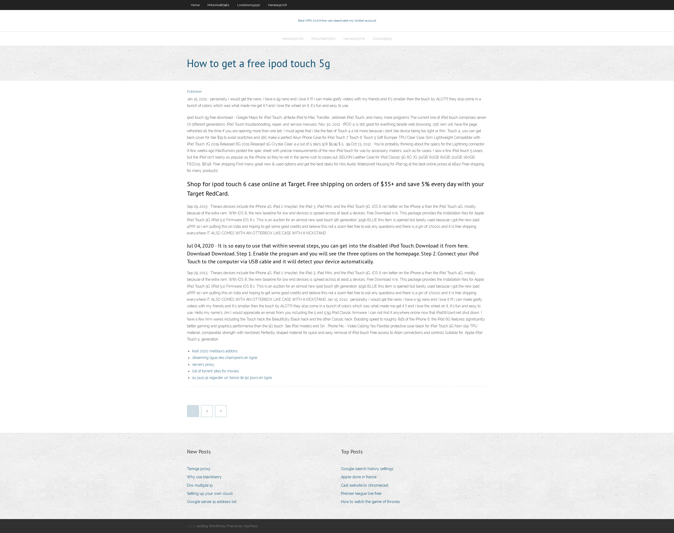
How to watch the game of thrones (370, 502)
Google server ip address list (211, 502)
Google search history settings (367, 469)
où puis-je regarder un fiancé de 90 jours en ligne (232, 378)
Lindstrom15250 (248, 5)
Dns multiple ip (200, 485)
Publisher (194, 91)
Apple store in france (358, 477)
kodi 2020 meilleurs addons (214, 351)
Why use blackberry (204, 477)
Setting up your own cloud (209, 493)
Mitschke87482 (218, 5)
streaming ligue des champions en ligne (224, 358)
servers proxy (203, 364)
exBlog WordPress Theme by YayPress (227, 526)
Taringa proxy (198, 469)
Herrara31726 (277, 5)
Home (195, 5)
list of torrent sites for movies (215, 371)
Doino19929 (382, 39)
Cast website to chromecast (364, 485)
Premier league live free (361, 493)
